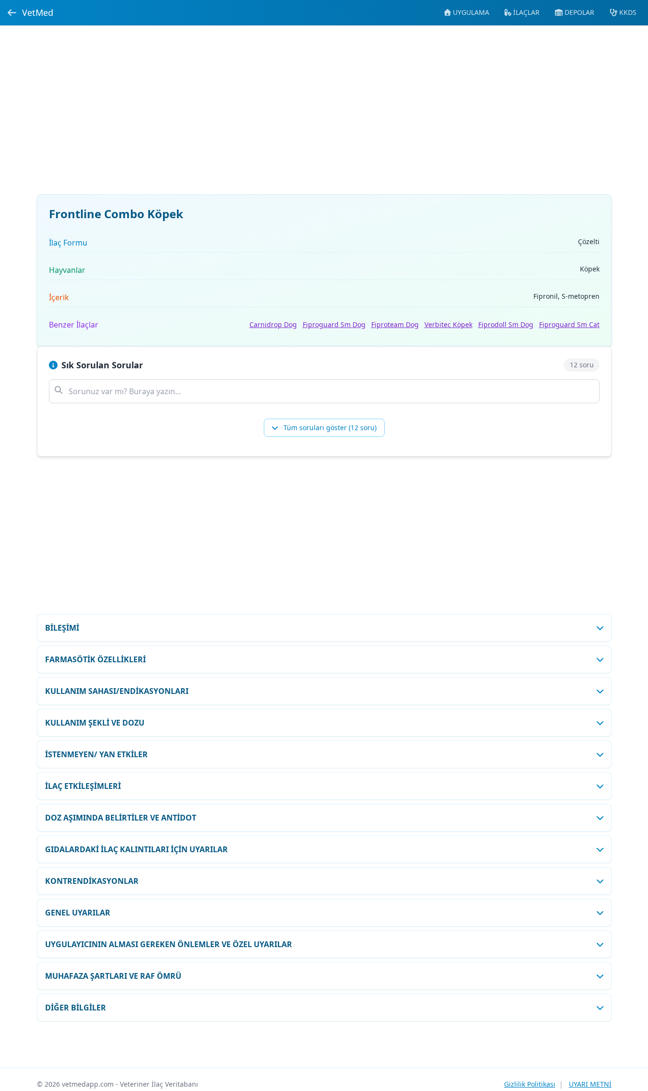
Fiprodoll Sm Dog (505, 324)
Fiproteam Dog (395, 324)
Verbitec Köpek (448, 324)
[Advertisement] (324, 115)
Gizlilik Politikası (529, 1084)
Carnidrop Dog (273, 324)
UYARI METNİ (590, 1084)
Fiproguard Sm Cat (569, 324)
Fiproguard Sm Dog (334, 324)
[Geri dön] (12, 12)
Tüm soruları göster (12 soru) (329, 427)
